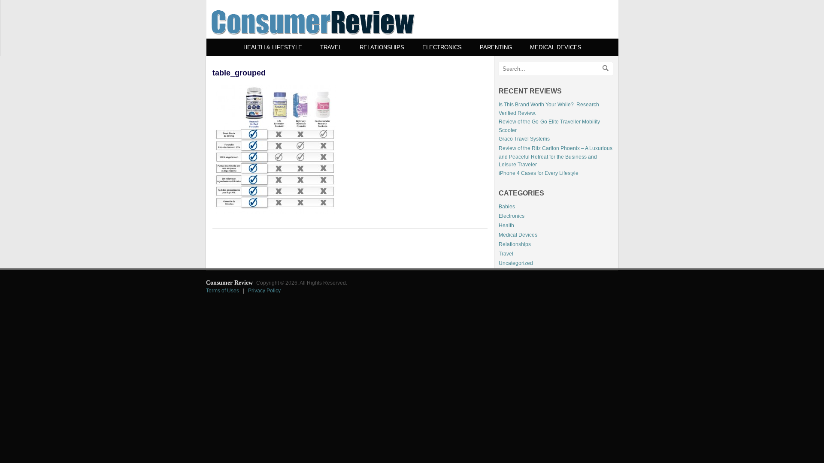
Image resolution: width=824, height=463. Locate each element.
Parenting (496, 47)
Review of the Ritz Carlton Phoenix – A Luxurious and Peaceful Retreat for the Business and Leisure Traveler (555, 156)
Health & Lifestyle (272, 47)
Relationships (382, 47)
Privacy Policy (264, 291)
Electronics (442, 47)
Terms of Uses (222, 291)
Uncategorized (516, 263)
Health (506, 225)
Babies (507, 207)
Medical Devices (556, 47)
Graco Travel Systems (524, 139)
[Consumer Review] (313, 37)
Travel (331, 47)
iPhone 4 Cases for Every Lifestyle (539, 173)
